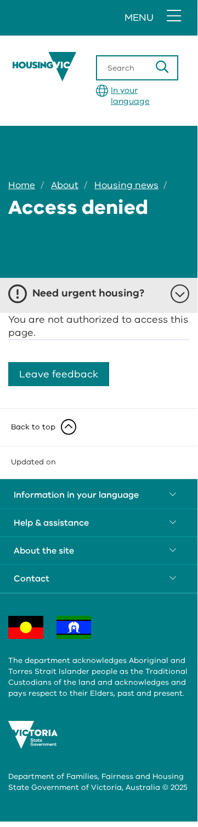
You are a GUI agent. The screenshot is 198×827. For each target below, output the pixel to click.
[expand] (98, 495)
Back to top (33, 427)
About (64, 185)
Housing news (126, 185)
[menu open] (174, 16)
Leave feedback (58, 374)
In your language (130, 96)
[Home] (76, 66)
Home (21, 185)
